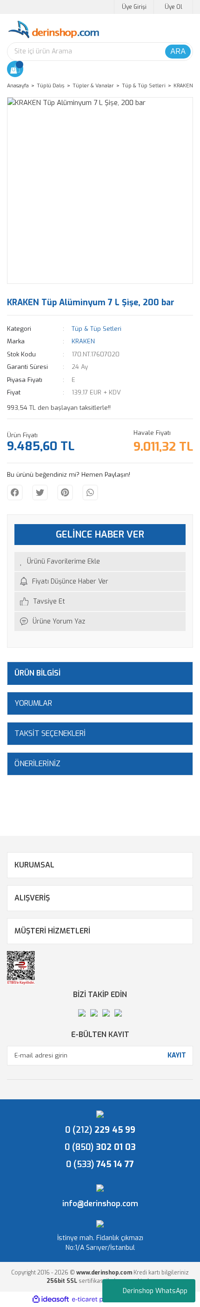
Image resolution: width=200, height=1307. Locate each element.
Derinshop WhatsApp (155, 1291)
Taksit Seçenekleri (50, 733)
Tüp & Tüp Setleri (96, 329)
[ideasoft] (50, 1299)
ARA (178, 51)
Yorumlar (33, 703)
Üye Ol (173, 7)
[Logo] (53, 30)
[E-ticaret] (99, 1299)
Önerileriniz (37, 763)
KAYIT (176, 1055)
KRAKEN (83, 341)
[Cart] (15, 69)
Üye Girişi (134, 7)
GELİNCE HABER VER (100, 534)
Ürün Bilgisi (37, 673)
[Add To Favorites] (100, 561)
